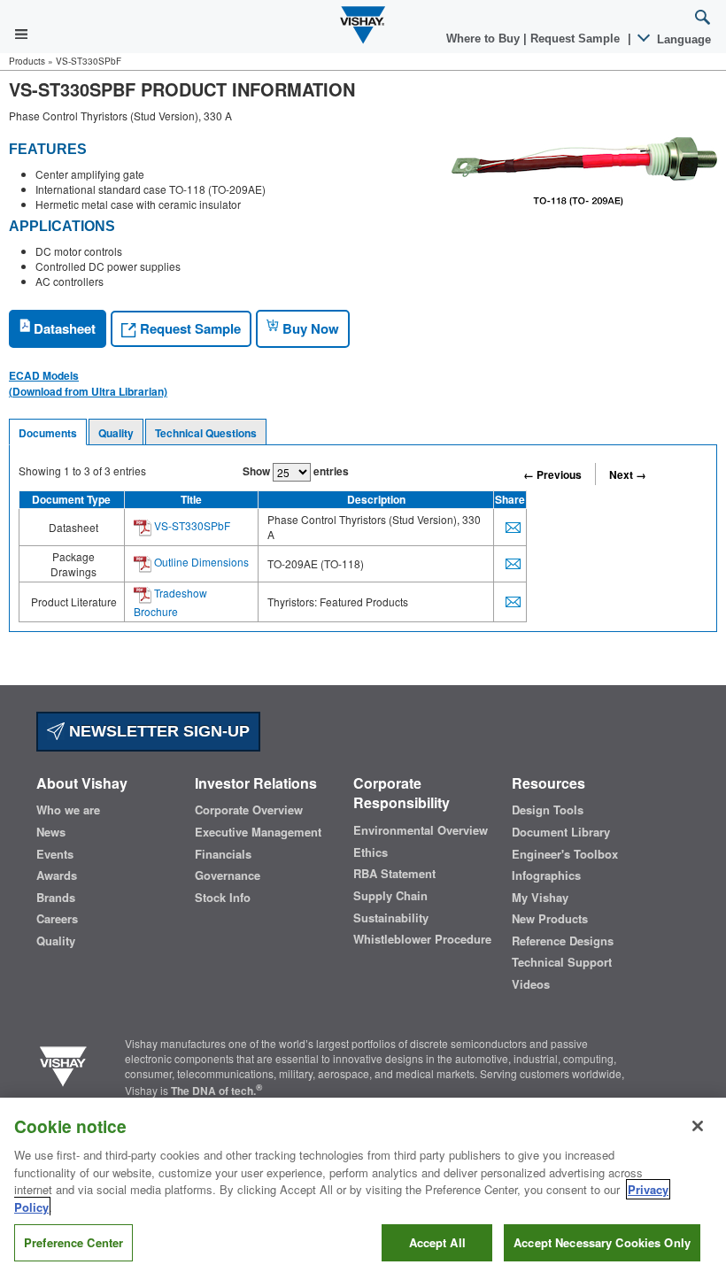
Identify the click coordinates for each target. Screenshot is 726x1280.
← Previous (552, 474)
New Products (550, 919)
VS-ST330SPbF (190, 525)
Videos (531, 984)
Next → (627, 474)
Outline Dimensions (200, 561)
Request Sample (188, 328)
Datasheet (63, 328)
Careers (57, 919)
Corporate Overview (249, 810)
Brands (55, 898)
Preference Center (73, 1242)
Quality (116, 433)
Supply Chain (390, 896)
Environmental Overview (420, 830)
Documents (48, 433)
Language (682, 39)
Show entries (296, 471)
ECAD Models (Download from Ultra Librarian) (88, 383)
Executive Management (258, 832)
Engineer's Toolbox (565, 854)
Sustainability (391, 918)
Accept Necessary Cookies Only (602, 1242)
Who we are (68, 810)
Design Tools (547, 810)
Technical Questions (206, 433)
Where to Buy (484, 38)
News (51, 832)
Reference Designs (563, 941)
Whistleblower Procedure (422, 939)
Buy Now (309, 328)
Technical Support (562, 962)
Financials (223, 854)
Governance (227, 875)
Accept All (437, 1242)
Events (54, 854)
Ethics (370, 852)
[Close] (697, 1126)
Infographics (546, 875)
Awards (56, 875)
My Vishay (540, 898)
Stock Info (223, 898)
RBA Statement (394, 874)
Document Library (561, 832)
